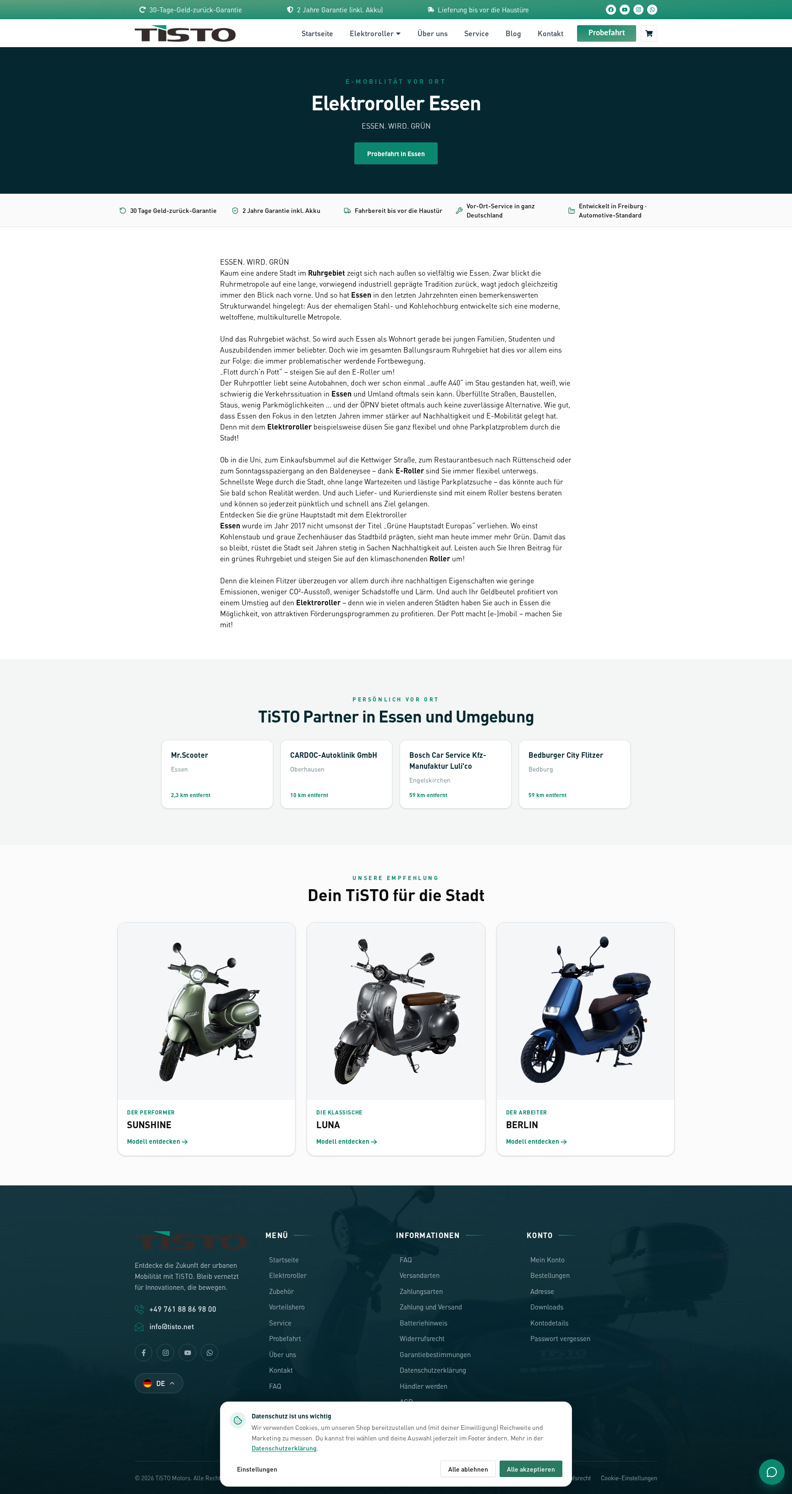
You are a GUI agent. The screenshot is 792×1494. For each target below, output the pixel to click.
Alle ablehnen (468, 1469)
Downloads (546, 1306)
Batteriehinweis (423, 1322)
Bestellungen (550, 1275)
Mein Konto (547, 1259)
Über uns (433, 33)
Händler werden (423, 1386)
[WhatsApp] (652, 10)
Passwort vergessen (560, 1338)
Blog (513, 33)
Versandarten (420, 1275)
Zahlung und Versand (431, 1306)
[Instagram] (638, 10)
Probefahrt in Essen (396, 153)
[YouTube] (625, 10)
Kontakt (550, 33)
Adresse (542, 1291)
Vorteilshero (287, 1306)
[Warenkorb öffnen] (649, 33)
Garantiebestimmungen (435, 1354)
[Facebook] (611, 10)
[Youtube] (187, 1352)
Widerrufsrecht (422, 1338)
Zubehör (281, 1291)
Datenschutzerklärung (433, 1369)
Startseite (317, 33)
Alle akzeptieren (531, 1469)
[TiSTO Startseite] (185, 33)
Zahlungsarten (421, 1291)
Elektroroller (372, 33)
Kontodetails (549, 1322)
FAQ (275, 1386)
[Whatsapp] (209, 1352)
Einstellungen (257, 1469)
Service (476, 33)
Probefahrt (606, 33)
